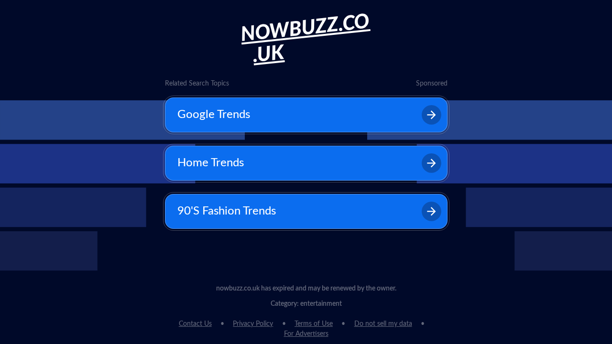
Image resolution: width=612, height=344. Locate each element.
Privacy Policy (253, 324)
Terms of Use (314, 324)
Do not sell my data (383, 324)
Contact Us (195, 324)
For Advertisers (306, 334)
